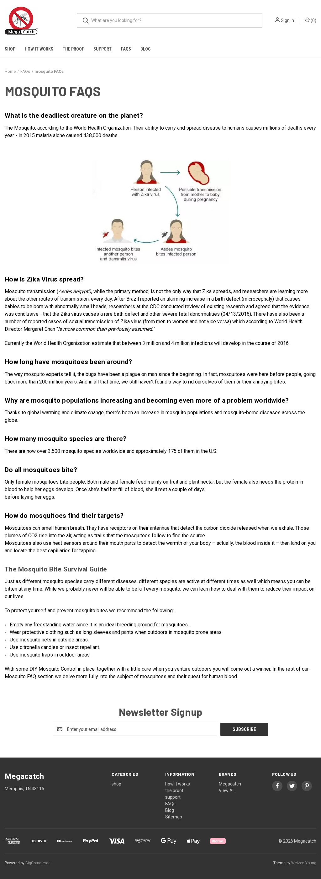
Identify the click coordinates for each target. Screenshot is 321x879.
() (313, 20)
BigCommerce (37, 863)
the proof (73, 48)
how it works (39, 48)
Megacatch (230, 783)
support (102, 48)
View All (226, 790)
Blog (145, 48)
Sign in (287, 20)
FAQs (126, 48)
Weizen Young (303, 863)
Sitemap (173, 816)
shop (10, 48)
